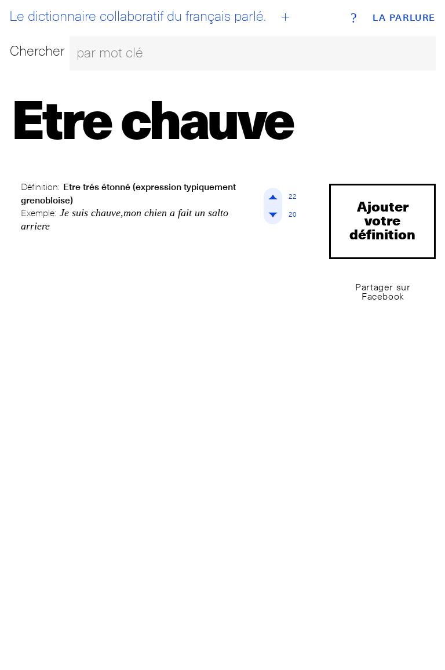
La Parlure (404, 18)
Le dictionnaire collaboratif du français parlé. (137, 16)
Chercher (37, 50)
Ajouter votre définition (382, 220)
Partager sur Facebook (382, 292)
